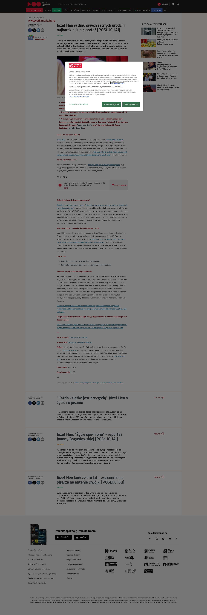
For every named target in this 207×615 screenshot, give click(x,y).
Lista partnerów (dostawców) (79, 97)
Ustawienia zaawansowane (78, 104)
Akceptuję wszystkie (131, 105)
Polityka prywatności (117, 83)
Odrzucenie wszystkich (111, 105)
